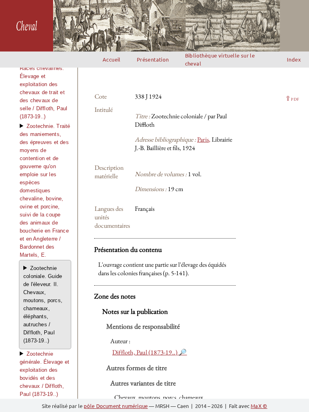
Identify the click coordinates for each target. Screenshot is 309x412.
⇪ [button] (292, 98)
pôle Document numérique (116, 405)
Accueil (112, 59)
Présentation (153, 59)
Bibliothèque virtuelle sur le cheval (220, 59)
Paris (203, 139)
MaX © (259, 405)
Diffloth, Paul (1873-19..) (144, 352)
